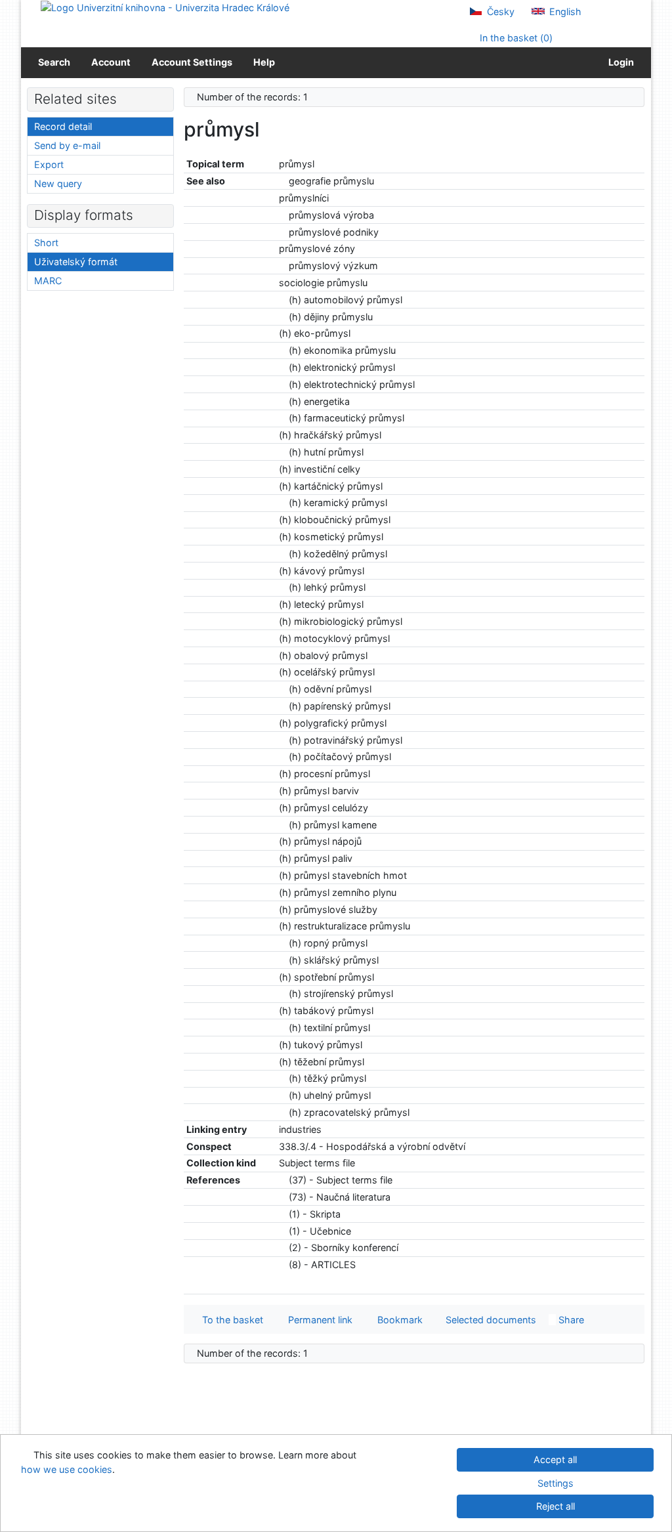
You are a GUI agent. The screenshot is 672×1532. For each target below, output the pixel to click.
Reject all (555, 1506)
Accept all (555, 1459)
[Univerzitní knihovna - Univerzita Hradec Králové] (165, 6)
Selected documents (489, 1319)
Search (54, 62)
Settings (555, 1483)
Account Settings (192, 62)
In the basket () (515, 37)
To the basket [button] (230, 1319)
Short (46, 242)
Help (264, 62)
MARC (48, 280)
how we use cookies (66, 1469)
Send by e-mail (67, 145)
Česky (499, 11)
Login (619, 62)
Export (49, 164)
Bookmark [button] (397, 1319)
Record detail (63, 126)
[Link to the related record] (282, 180)
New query (58, 183)
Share (570, 1319)
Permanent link (317, 1319)
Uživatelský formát (75, 261)
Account (111, 62)
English (564, 11)
